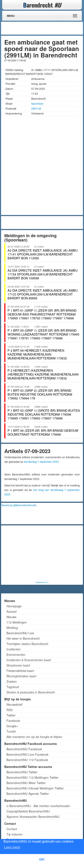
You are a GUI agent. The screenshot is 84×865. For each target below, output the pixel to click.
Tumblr (11, 731)
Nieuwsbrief (14, 704)
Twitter (11, 715)
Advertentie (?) (42, 582)
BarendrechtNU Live (20, 633)
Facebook (13, 720)
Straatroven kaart (18, 665)
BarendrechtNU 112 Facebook (27, 760)
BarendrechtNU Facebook (24, 749)
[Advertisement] (47, 28)
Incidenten (13, 649)
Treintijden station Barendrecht (27, 644)
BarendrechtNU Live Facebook (27, 754)
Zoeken (11, 681)
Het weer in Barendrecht (23, 638)
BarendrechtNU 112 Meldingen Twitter (32, 777)
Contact (11, 829)
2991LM (36, 108)
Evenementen (15, 654)
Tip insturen (14, 834)
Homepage (14, 606)
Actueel (11, 611)
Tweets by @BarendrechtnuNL (19, 505)
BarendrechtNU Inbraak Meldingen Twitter (35, 788)
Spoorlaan (37, 103)
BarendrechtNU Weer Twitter (26, 783)
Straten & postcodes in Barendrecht (30, 692)
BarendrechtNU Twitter (21, 772)
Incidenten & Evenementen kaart (28, 660)
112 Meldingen (16, 622)
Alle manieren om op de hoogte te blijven (34, 737)
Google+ (12, 726)
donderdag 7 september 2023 (41, 461)
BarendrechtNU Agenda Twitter (27, 793)
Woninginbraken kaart (21, 676)
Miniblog (12, 627)
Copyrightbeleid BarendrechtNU (28, 811)
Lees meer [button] (12, 847)
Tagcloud (12, 687)
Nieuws (11, 617)
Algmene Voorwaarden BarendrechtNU (32, 816)
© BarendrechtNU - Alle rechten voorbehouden (38, 806)
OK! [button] (42, 859)
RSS (9, 710)
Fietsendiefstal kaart (20, 670)
